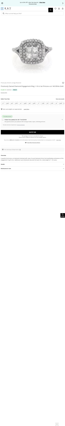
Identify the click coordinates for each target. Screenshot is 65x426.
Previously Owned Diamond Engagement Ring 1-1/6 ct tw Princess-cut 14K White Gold (32, 86)
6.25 (25, 103)
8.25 (61, 103)
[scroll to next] (63, 103)
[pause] (2, 3)
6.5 (29, 103)
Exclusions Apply (4, 92)
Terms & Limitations (21, 124)
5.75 (16, 103)
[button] (63, 3)
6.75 (34, 103)
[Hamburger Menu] (2, 9)
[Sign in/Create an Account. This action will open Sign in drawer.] (59, 9)
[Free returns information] (20, 149)
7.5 (47, 103)
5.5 (12, 103)
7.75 (52, 103)
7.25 (43, 103)
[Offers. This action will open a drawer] (50, 10)
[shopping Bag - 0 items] (63, 9)
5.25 (7, 103)
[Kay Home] (8, 8)
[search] (3, 13)
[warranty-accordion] (62, 119)
